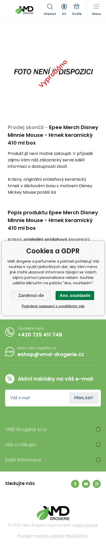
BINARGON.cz (77, 535)
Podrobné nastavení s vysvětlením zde (53, 306)
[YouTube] (86, 484)
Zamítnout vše (31, 295)
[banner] (24, 10)
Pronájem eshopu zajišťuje (41, 535)
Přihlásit (83, 398)
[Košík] (77, 10)
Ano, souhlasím (75, 295)
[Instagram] (97, 484)
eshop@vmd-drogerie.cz (50, 354)
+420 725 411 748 (39, 334)
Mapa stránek (86, 525)
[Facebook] (75, 484)
